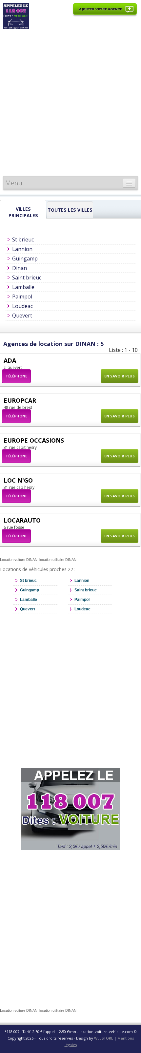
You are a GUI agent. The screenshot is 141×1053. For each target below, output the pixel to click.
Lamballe (23, 287)
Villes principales (23, 212)
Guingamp (25, 258)
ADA (10, 360)
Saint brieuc (26, 277)
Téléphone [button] (16, 375)
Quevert (22, 315)
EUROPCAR (20, 400)
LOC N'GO (18, 480)
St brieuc (23, 239)
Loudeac (22, 306)
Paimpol (22, 296)
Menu (13, 183)
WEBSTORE (103, 1038)
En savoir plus (119, 375)
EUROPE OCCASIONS (34, 440)
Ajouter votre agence (105, 12)
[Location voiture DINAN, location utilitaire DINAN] (16, 15)
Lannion (22, 249)
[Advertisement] (70, 102)
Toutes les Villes (70, 210)
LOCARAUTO (22, 520)
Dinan (19, 268)
